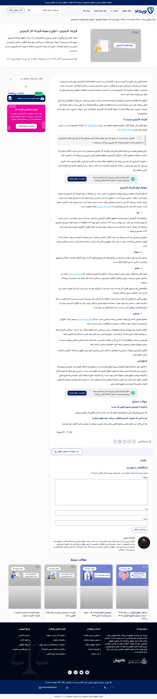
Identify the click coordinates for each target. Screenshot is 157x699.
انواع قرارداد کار (91, 125)
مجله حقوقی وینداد (149, 19)
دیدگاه (145, 478)
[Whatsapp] (70, 672)
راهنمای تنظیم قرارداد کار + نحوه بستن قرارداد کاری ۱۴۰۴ (97, 614)
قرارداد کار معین (85, 319)
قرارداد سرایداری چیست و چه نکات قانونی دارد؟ (60, 614)
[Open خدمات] (111, 11)
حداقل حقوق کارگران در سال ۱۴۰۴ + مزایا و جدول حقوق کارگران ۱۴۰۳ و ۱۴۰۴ (132, 616)
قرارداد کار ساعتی (75, 274)
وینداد (63, 696)
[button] (134, 442)
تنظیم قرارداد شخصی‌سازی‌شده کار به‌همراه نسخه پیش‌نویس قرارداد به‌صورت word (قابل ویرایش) (111, 179)
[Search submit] (29, 10)
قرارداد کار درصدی (104, 206)
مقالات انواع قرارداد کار (117, 19)
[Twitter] (81, 672)
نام (146, 509)
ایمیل (145, 519)
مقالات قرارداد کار (133, 19)
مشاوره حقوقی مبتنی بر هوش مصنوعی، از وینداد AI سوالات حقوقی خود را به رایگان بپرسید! (78, 2)
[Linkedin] (87, 672)
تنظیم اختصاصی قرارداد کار (26, 109)
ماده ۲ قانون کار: (124, 129)
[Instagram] (76, 672)
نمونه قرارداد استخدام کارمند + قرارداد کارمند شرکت (26, 614)
